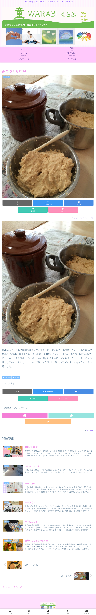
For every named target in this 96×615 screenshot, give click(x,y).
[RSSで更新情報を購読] (48, 421)
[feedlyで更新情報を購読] (71, 415)
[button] (63, 210)
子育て (17, 377)
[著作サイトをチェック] (25, 415)
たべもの (8, 377)
